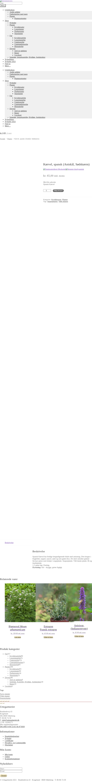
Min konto (9, 754)
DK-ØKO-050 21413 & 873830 (12, 727)
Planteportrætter (20, 18)
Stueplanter (18, 34)
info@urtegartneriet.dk (10, 720)
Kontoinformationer (12, 759)
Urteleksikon (9, 10)
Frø (11, 36)
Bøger (16, 53)
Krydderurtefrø (20, 38)
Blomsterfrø (18, 46)
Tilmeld (3, 776)
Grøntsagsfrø (19, 42)
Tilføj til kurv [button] (48, 637)
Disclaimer (9, 745)
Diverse (12, 49)
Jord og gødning (20, 51)
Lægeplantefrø (19, 40)
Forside (2, 139)
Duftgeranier (19, 31)
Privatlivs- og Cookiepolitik (15, 743)
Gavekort (17, 55)
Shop (7, 21)
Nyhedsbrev (9, 59)
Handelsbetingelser (12, 736)
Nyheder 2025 (10, 62)
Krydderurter (19, 27)
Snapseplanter (5, 698)
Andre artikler (15, 12)
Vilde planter (5, 696)
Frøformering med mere (19, 14)
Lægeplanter (19, 29)
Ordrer (7, 757)
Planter (12, 16)
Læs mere (17, 637)
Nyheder (13, 23)
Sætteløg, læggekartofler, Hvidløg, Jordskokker (27, 57)
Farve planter (5, 694)
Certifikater (9, 741)
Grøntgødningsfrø (21, 44)
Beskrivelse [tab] (9, 543)
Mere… (8, 66)
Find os (7, 64)
